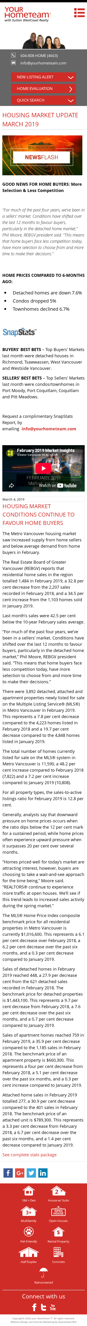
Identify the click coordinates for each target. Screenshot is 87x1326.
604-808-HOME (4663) (39, 55)
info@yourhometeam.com (43, 63)
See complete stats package (30, 1154)
